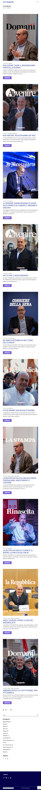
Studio (4, 752)
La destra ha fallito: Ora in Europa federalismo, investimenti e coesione (19, 480)
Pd (12, 201)
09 (11, 710)
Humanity (5, 735)
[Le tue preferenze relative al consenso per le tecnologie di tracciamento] (39, 788)
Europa (10, 338)
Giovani (9, 688)
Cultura (4, 726)
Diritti (4, 728)
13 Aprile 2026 (5, 618)
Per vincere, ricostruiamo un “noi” (19, 135)
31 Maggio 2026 (5, 338)
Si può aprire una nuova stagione (19, 410)
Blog (4, 724)
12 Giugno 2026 (5, 273)
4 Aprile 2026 (5, 688)
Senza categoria (16, 476)
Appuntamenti (6, 721)
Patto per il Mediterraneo (15, 275)
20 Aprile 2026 (5, 548)
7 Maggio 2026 (5, 408)
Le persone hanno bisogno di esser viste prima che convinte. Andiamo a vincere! (20, 205)
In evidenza (10, 63)
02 (6, 710)
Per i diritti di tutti (14, 133)
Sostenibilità (6, 749)
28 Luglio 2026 (5, 133)
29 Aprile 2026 (5, 476)
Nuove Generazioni (7, 740)
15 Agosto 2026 (5, 63)
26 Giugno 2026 (5, 201)
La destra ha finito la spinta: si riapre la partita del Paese (18, 551)
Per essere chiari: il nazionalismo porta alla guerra (19, 66)
